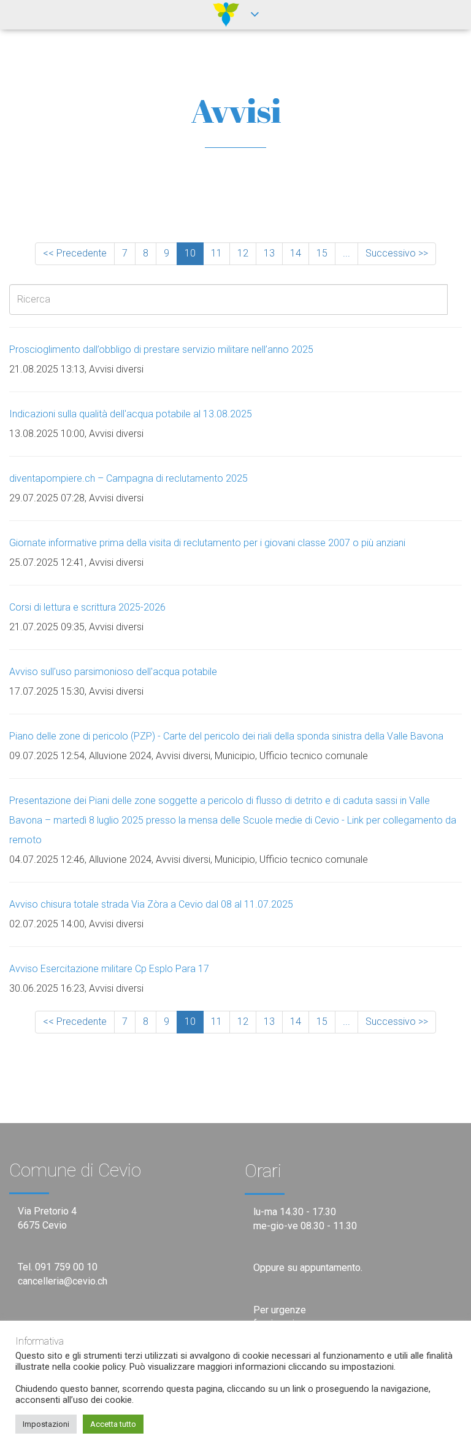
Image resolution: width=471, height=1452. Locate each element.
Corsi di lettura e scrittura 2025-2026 (87, 607)
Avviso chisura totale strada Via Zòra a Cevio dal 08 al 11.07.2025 (151, 904)
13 (269, 253)
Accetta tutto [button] (113, 1424)
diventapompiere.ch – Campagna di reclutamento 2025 (128, 478)
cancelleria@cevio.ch (62, 1281)
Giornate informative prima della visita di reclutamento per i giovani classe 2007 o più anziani (207, 543)
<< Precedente (75, 253)
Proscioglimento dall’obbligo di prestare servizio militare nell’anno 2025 (161, 349)
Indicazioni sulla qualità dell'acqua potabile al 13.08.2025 (130, 414)
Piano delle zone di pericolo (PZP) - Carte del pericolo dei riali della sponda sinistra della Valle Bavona (226, 736)
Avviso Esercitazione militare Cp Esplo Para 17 (109, 969)
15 (321, 253)
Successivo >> (397, 253)
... (346, 253)
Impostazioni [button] (46, 1424)
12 (242, 253)
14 (295, 253)
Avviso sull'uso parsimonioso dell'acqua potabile (113, 672)
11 (216, 253)
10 (190, 253)
